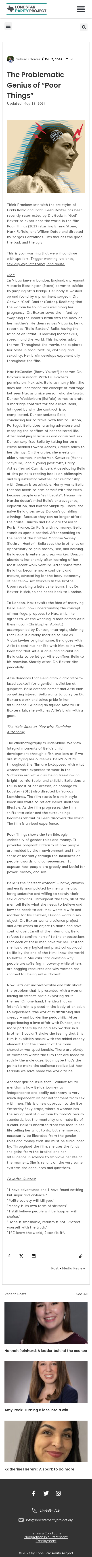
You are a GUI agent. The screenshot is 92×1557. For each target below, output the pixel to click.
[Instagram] (58, 1493)
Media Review (73, 1268)
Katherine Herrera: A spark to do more (39, 1469)
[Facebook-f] (33, 1493)
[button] (81, 9)
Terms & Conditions (46, 1533)
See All (82, 1294)
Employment (46, 1541)
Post (55, 1268)
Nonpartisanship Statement (46, 1537)
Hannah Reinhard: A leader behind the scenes (45, 1350)
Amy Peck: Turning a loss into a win (36, 1410)
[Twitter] (46, 1493)
